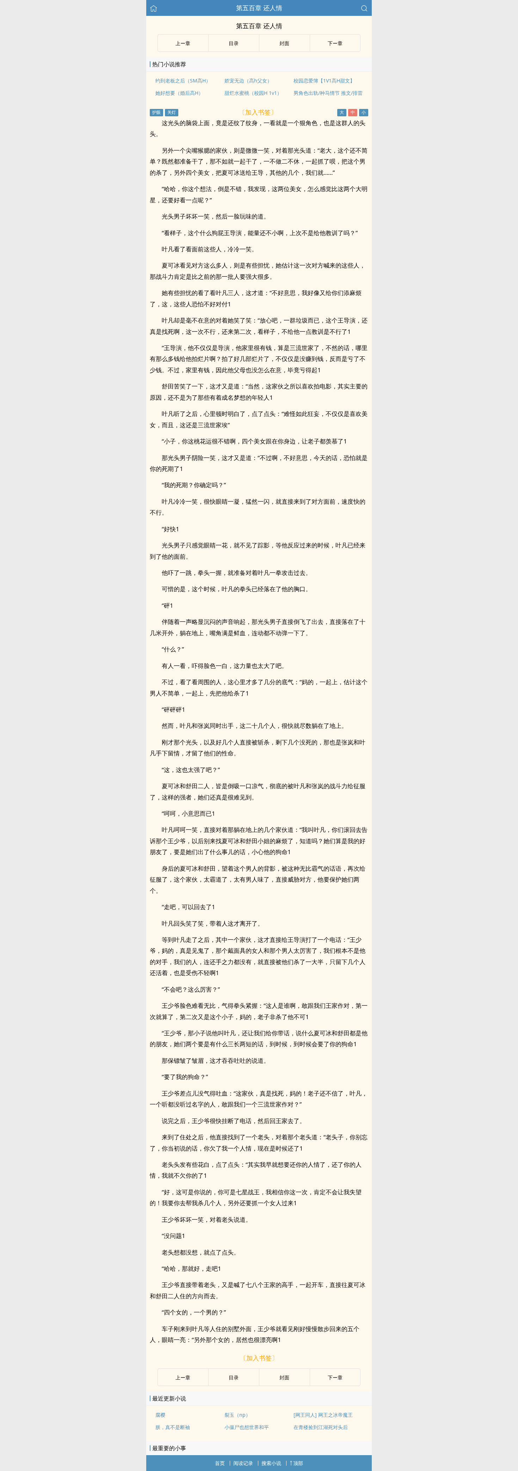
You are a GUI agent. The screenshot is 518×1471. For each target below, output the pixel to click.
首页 (220, 1463)
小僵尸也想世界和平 (246, 1427)
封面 (284, 43)
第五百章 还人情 (259, 8)
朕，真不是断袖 (172, 1427)
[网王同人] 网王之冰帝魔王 (323, 1414)
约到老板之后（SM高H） (183, 80)
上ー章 (182, 43)
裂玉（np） (237, 1414)
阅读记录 (243, 1463)
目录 (234, 43)
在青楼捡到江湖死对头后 (321, 1427)
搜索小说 (271, 1463)
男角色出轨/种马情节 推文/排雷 (328, 93)
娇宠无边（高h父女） (248, 80)
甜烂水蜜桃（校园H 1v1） (253, 93)
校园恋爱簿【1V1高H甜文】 (324, 80)
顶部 (298, 1463)
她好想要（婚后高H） (179, 93)
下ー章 (335, 43)
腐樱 (160, 1414)
